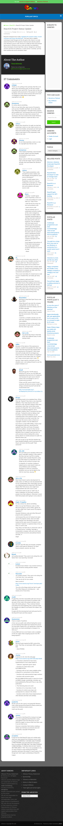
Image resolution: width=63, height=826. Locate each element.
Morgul (18, 397)
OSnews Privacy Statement (9, 774)
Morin (26, 194)
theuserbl (19, 573)
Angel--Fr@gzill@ (21, 502)
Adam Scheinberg (6, 785)
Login (50, 139)
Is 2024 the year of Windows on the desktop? (53, 307)
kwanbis (18, 543)
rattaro (18, 123)
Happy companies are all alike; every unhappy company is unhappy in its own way (53, 270)
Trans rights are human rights (31, 788)
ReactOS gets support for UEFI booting (52, 194)
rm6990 (14, 85)
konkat (18, 564)
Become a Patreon (54, 98)
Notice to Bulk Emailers (30, 782)
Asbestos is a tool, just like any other (52, 259)
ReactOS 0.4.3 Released (51, 204)
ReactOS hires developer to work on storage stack (52, 174)
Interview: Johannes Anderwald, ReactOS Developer (53, 164)
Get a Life (25, 333)
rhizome (21, 140)
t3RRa (17, 344)
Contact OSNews (28, 785)
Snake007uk (16, 619)
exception (15, 736)
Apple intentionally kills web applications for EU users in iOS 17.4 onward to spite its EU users (53, 318)
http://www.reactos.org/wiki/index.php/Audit (29, 658)
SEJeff (21, 370)
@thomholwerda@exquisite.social (20, 68)
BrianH (14, 554)
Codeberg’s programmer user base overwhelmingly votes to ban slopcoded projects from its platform (53, 228)
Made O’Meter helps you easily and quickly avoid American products (53, 330)
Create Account (53, 136)
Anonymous (15, 103)
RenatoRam (22, 297)
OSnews (3, 823)
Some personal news (53, 355)
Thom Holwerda (16, 63)
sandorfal (15, 702)
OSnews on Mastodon (29, 779)
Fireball (14, 32)
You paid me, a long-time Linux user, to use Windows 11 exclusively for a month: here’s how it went (53, 246)
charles (18, 655)
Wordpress (4, 789)
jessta (17, 641)
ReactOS (12, 25)
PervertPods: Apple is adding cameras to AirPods (53, 283)
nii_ (17, 257)
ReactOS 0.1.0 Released (51, 184)
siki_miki (21, 451)
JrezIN (14, 597)
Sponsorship (26, 776)
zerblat (18, 715)
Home (6, 25)
